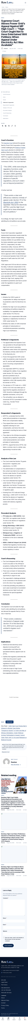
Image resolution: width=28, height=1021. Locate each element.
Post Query (4, 984)
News (7, 7)
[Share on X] (2, 125)
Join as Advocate (6, 990)
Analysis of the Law (7, 107)
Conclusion (5, 115)
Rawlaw (6, 48)
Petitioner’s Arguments (8, 102)
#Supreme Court (5, 752)
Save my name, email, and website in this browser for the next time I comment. (14, 939)
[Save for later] (15, 125)
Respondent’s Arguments (8, 105)
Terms (3, 1008)
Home (3, 7)
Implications (5, 118)
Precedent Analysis (7, 110)
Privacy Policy (5, 1005)
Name (5, 918)
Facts (4, 97)
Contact (3, 1003)
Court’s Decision (6, 94)
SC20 (2, 722)
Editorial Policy (5, 1000)
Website (5, 931)
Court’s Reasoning (7, 113)
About (3, 997)
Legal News (4, 982)
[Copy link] (12, 125)
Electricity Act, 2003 (10, 202)
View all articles (16, 764)
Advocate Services (6, 992)
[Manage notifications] (24, 1018)
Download (9, 722)
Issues (4, 99)
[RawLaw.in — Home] (14, 962)
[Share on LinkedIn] (5, 125)
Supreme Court (8, 143)
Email (4, 924)
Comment (6, 898)
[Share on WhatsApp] (8, 125)
